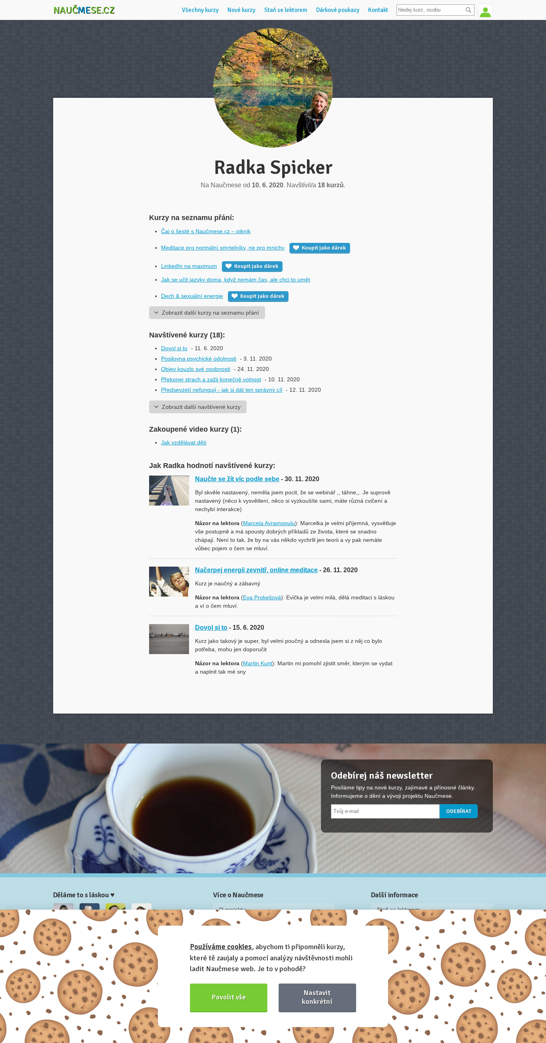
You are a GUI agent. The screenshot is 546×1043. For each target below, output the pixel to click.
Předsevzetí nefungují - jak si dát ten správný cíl (221, 390)
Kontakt (378, 10)
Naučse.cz (84, 10)
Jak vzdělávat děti (183, 442)
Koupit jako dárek (324, 247)
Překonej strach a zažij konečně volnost (211, 379)
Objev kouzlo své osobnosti (195, 369)
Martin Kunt (257, 663)
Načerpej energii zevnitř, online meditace (256, 570)
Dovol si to (174, 348)
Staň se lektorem (285, 10)
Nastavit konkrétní (317, 996)
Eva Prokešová (262, 597)
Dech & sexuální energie (192, 296)
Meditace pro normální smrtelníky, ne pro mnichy (223, 247)
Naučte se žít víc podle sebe (237, 479)
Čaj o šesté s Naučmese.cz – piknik (206, 231)
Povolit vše (229, 997)
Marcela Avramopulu (269, 523)
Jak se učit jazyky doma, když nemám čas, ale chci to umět (235, 279)
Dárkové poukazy (337, 10)
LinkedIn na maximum (189, 266)
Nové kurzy (241, 10)
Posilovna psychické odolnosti (198, 358)
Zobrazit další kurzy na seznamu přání (210, 312)
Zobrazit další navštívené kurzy (201, 407)
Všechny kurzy (200, 10)
